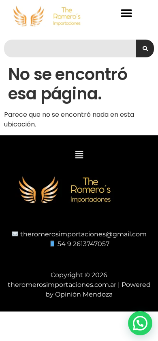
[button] (126, 13)
